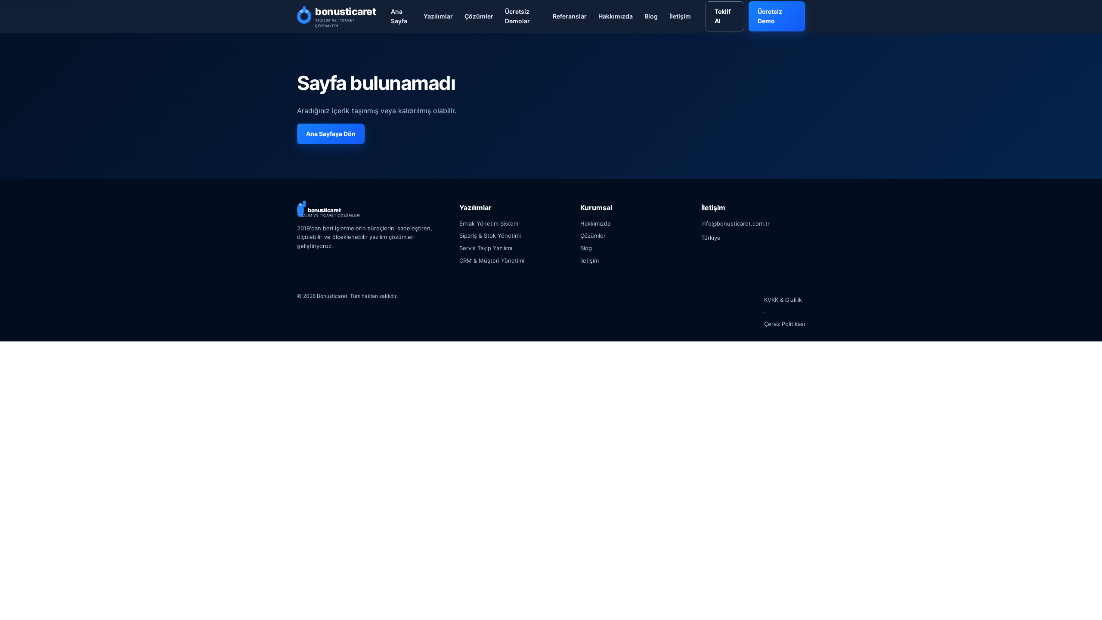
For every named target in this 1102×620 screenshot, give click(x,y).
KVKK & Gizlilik (783, 299)
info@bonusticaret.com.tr (735, 223)
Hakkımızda (615, 16)
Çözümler (478, 16)
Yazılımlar (438, 16)
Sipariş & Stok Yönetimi (490, 235)
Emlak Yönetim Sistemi (489, 223)
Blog (651, 16)
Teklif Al (723, 16)
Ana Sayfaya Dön (331, 133)
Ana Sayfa (399, 16)
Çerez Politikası (784, 323)
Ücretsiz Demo (770, 16)
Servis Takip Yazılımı (485, 248)
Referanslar (570, 16)
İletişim (680, 16)
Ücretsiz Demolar (517, 16)
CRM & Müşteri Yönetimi (491, 260)
